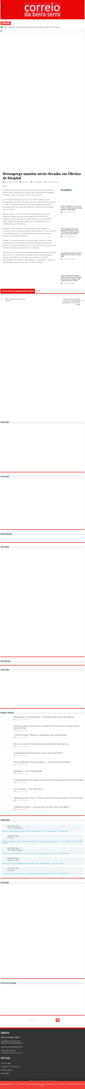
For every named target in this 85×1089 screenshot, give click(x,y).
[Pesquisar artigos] (58, 1020)
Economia (11, 27)
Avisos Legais (6, 1063)
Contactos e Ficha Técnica (10, 1066)
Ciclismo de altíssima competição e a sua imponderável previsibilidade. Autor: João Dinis (29, 853)
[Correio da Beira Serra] (42, 9)
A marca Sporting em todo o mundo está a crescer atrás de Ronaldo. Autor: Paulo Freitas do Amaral (48, 780)
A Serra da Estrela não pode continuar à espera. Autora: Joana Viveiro (38, 753)
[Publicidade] (36, 689)
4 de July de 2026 (63, 831)
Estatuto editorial (7, 1070)
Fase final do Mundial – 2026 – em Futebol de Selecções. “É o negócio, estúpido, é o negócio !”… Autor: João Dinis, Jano (38, 841)
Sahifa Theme (4, 1084)
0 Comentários (37, 182)
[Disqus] (42, 335)
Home (4, 27)
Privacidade (5, 1073)
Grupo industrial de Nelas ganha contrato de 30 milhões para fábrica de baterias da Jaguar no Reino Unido (71, 278)
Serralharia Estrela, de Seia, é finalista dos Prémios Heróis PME (71, 254)
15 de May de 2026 (63, 853)
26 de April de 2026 (63, 873)
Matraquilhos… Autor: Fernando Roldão (28, 771)
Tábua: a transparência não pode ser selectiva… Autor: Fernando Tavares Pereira (42, 762)
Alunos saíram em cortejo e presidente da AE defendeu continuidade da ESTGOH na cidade (71, 301)
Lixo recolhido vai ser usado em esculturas (15, 299)
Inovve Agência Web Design (47, 1081)
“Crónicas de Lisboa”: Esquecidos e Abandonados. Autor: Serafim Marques (40, 735)
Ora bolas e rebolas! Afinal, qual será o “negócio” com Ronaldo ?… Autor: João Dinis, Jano (29, 831)
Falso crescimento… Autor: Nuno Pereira (28, 789)
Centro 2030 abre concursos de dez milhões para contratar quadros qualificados (71, 207)
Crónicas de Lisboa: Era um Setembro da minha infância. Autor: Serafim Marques (26, 863)
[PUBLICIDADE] (42, 448)
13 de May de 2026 (58, 863)
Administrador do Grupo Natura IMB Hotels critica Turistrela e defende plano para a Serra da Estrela (70, 231)
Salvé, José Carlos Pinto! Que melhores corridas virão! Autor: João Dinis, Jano (41, 744)
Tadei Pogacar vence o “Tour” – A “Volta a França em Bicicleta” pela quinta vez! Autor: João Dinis (48, 798)
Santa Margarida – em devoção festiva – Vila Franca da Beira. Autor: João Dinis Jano (44, 717)
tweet (4, 186)
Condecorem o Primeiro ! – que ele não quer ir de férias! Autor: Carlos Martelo (41, 807)
